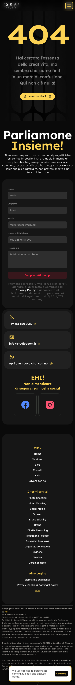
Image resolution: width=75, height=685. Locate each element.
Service (37, 557)
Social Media (37, 508)
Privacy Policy (26, 290)
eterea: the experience (37, 579)
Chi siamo (37, 459)
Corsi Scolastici (37, 562)
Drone (37, 525)
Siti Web (37, 514)
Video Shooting (37, 503)
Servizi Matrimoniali (37, 541)
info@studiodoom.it (22, 343)
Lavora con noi (37, 480)
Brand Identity (37, 519)
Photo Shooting (38, 498)
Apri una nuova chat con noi (28, 363)
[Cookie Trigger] (37, 683)
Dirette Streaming (37, 530)
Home (37, 454)
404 (37, 590)
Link (37, 475)
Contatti (37, 470)
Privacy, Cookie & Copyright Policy (37, 585)
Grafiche (37, 552)
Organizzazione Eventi (37, 546)
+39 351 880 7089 (20, 323)
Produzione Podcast (37, 535)
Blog (37, 464)
